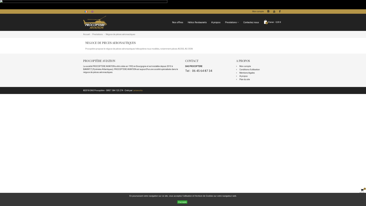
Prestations (231, 22)
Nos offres (177, 22)
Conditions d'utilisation (249, 69)
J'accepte (182, 202)
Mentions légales (247, 73)
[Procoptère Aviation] (95, 22)
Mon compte (245, 66)
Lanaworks (138, 90)
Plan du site (244, 79)
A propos (215, 22)
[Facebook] (280, 11)
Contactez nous (251, 22)
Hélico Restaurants (197, 22)
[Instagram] (268, 11)
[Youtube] (274, 11)
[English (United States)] (92, 11)
